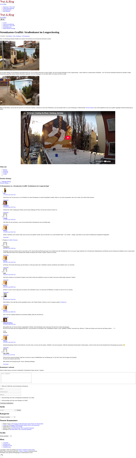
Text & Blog (3, 4)
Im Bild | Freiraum (13, 240)
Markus (5, 230)
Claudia (5, 218)
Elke (4, 193)
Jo (3, 298)
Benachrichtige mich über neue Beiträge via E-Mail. (15, 400)
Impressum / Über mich (9, 7)
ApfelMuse (6, 205)
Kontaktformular (7, 9)
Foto (14, 36)
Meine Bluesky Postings (9, 28)
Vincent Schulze (90, 107)
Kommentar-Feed (7, 445)
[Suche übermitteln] (15, 410)
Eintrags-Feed (6, 444)
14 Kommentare (26, 36)
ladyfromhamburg (7, 323)
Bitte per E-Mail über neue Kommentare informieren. (15, 386)
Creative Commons (23, 451)
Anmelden (5, 442)
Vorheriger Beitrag (5, 181)
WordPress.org (6, 447)
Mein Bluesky (6, 11)
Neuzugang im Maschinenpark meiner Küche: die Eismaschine (27, 423)
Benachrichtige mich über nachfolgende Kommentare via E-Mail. (18, 397)
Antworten (5, 200)
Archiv (5, 22)
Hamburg (18, 36)
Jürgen (4, 425)
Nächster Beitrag (5, 183)
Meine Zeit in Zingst (17, 426)
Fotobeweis (63, 302)
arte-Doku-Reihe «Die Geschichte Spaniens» (23, 428)
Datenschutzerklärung (8, 8)
